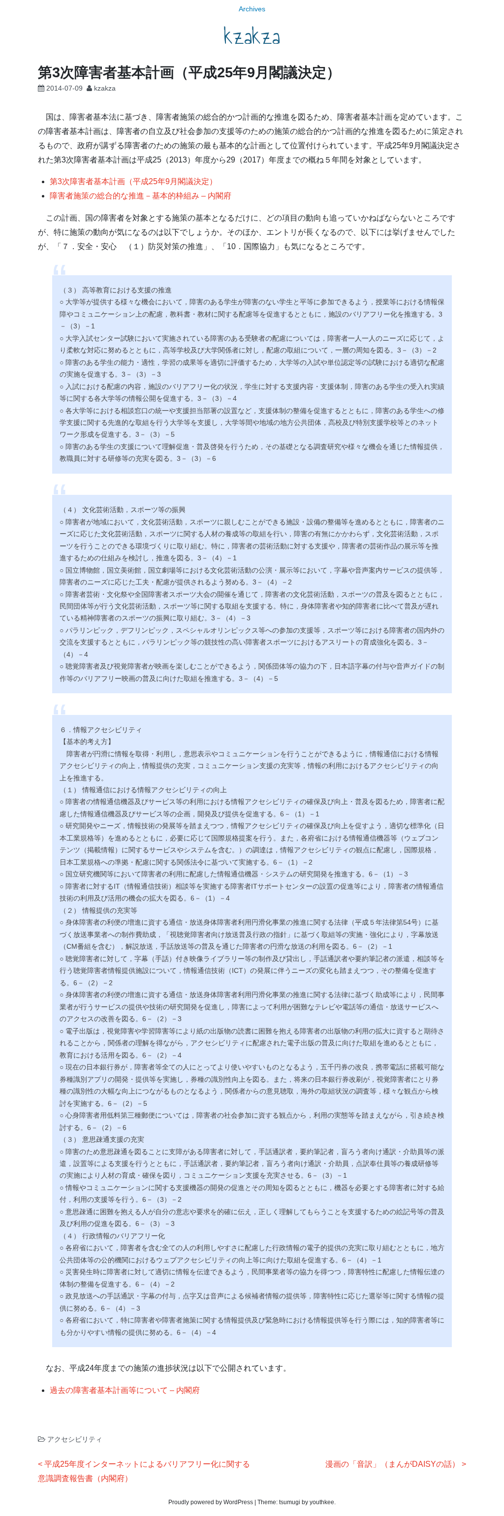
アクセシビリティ (74, 1439)
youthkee (322, 1502)
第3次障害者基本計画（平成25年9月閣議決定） (133, 181)
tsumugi (289, 1502)
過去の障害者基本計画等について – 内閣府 (125, 1390)
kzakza (252, 37)
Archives (252, 9)
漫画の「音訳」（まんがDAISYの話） (392, 1464)
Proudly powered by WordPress (210, 1502)
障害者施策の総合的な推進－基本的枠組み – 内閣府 (140, 196)
